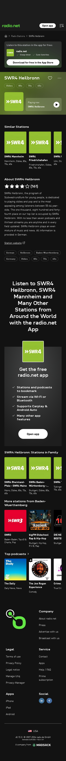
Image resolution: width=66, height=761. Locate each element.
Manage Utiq (13, 676)
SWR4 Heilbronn (36, 107)
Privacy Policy (13, 663)
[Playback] (56, 105)
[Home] (5, 36)
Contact (43, 656)
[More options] (59, 78)
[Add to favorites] (50, 78)
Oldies (9, 86)
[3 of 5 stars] (17, 186)
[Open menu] (61, 25)
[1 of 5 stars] (6, 186)
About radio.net (47, 618)
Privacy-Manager (15, 683)
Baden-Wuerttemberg (47, 253)
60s (39, 86)
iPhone (10, 701)
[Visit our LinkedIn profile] (41, 700)
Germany (10, 259)
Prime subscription (46, 678)
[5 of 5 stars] (27, 186)
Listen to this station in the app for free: (30, 45)
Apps (42, 663)
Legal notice (13, 670)
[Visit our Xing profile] (49, 700)
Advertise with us (48, 632)
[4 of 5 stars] (22, 186)
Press (42, 625)
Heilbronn (25, 253)
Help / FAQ (45, 670)
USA (35, 731)
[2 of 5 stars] (11, 186)
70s (30, 86)
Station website (13, 243)
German (10, 253)
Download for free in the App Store (33, 62)
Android (10, 714)
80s (20, 86)
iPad (8, 707)
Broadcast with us (49, 638)
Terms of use (13, 656)
